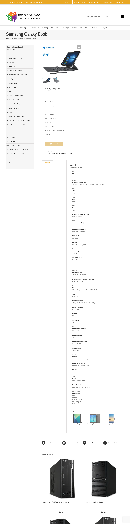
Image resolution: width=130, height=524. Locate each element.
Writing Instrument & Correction (17, 116)
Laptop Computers (56, 153)
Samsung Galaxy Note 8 (112, 424)
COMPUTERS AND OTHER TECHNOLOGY (18, 120)
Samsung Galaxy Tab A (94, 424)
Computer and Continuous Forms (18, 75)
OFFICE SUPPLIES (12, 50)
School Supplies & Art (15, 108)
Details (62, 512)
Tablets (64, 153)
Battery (10, 54)
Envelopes (11, 79)
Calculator (11, 62)
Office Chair (12, 137)
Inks (10, 91)
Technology (70, 153)
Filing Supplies (13, 83)
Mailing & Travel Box (14, 100)
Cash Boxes (12, 66)
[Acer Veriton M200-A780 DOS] (104, 479)
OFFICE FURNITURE (12, 129)
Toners (10, 162)
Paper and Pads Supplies (15, 104)
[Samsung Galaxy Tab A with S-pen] (77, 418)
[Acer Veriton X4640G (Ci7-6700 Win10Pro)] (62, 479)
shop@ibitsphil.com (35, 2)
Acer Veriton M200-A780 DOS (94, 502)
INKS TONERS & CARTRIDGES (15, 145)
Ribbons (11, 158)
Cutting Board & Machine (15, 70)
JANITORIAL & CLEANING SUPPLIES (17, 125)
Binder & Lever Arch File (15, 58)
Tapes (10, 112)
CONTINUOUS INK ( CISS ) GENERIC (18, 149)
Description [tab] (47, 163)
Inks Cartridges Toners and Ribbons (18, 154)
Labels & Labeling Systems (16, 95)
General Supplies (13, 87)
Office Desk (12, 141)
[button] (79, 47)
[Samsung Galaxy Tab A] (95, 418)
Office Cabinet (12, 133)
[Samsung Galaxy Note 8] (112, 418)
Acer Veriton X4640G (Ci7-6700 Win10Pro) (56, 502)
